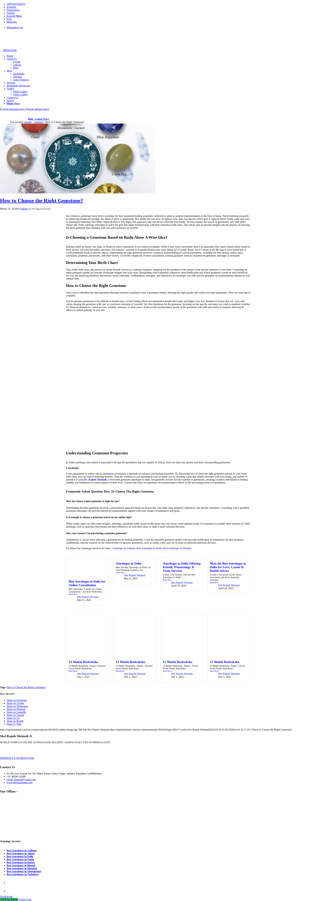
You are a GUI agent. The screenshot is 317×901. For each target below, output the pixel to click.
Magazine (12, 21)
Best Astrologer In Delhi (149, 548)
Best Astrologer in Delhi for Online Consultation (87, 583)
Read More (73, 594)
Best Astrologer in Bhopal (21, 865)
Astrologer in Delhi (128, 563)
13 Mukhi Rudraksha (130, 662)
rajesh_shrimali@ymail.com (21, 779)
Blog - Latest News (38, 119)
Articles (11, 13)
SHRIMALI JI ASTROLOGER (17, 758)
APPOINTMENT (16, 4)
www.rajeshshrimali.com (20, 782)
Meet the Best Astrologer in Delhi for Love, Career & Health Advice (228, 567)
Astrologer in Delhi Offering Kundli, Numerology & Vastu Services (182, 567)
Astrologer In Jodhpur (123, 548)
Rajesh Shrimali (97, 479)
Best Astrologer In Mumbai (177, 548)
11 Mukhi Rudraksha (224, 662)
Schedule (11, 7)
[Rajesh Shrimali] (24, 109)
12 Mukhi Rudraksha (177, 662)
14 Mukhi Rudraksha (83, 662)
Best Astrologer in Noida (20, 859)
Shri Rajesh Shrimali (41, 209)
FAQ (9, 19)
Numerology (13, 10)
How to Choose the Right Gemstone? (41, 200)
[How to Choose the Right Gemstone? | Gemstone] (77, 192)
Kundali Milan (14, 16)
